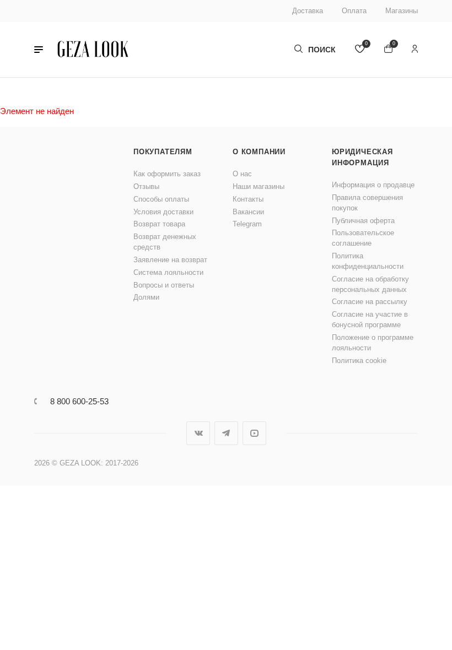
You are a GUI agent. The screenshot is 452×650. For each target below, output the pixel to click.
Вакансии (248, 212)
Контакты (248, 199)
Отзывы (146, 186)
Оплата (354, 11)
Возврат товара (159, 224)
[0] (360, 50)
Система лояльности (168, 272)
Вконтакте (198, 433)
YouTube (254, 433)
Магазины (401, 11)
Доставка (307, 11)
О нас (242, 174)
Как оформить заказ (167, 174)
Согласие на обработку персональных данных (370, 284)
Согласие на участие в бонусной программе (370, 319)
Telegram (247, 224)
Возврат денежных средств (164, 241)
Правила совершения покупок (367, 202)
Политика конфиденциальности (367, 261)
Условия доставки (163, 212)
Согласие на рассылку (369, 301)
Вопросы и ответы (163, 285)
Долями (146, 297)
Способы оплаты (161, 199)
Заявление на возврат (170, 260)
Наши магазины (258, 186)
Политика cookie (359, 360)
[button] (38, 49)
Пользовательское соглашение (363, 238)
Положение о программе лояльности (372, 342)
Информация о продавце (373, 185)
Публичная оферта (363, 220)
